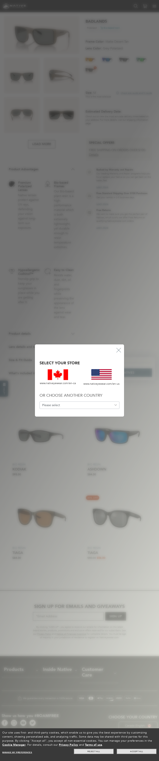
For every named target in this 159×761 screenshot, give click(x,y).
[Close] (118, 349)
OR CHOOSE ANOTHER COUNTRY (71, 395)
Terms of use (93, 745)
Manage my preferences (17, 752)
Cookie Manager (13, 745)
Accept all (136, 751)
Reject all (93, 751)
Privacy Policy (68, 745)
